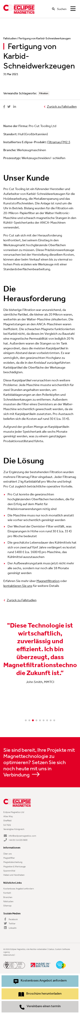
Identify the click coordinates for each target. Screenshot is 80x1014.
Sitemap (7, 905)
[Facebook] (4, 107)
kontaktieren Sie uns (17, 586)
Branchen (7, 897)
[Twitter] (9, 107)
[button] (26, 720)
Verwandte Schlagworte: (20, 93)
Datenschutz (8, 955)
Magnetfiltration (48, 581)
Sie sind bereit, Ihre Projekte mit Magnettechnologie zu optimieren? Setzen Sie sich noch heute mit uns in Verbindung (39, 762)
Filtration (43, 93)
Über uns (7, 853)
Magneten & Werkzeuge (14, 866)
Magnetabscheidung (12, 862)
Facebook (13, 919)
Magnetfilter (9, 857)
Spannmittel (9, 870)
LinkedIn (12, 927)
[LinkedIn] (14, 107)
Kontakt (7, 892)
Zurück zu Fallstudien (62, 106)
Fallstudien (10, 38)
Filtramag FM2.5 (58, 142)
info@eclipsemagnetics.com (22, 835)
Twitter (12, 923)
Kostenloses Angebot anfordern (18, 888)
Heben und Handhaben (13, 874)
